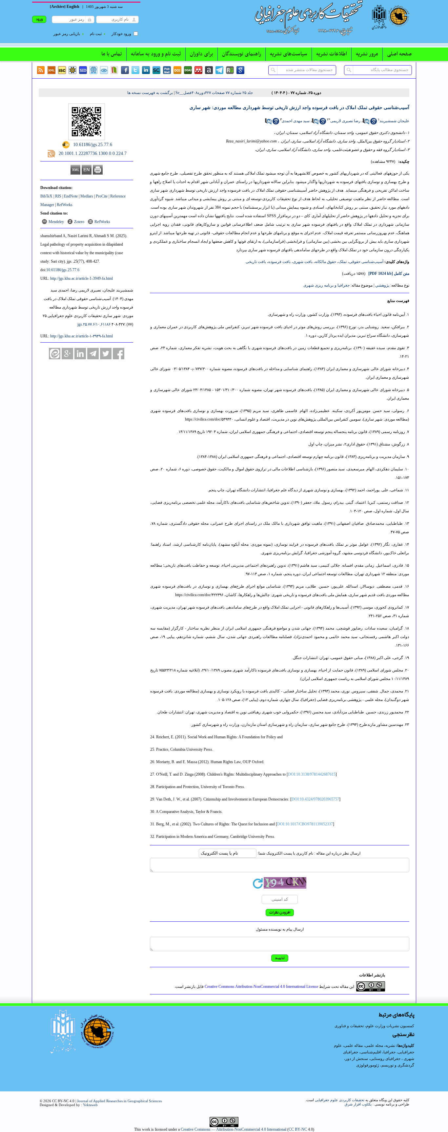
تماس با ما (111, 54)
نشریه (390, 1045)
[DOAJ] (188, 70)
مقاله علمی (353, 1045)
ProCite (102, 196)
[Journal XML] (51, 70)
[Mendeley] (198, 70)
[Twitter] (135, 70)
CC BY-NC (298, 1129)
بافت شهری (303, 261)
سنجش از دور (356, 1058)
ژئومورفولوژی (368, 1065)
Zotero (79, 221)
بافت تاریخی (256, 261)
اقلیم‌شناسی (370, 1052)
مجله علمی (374, 1045)
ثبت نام (96, 33)
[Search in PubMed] (366, 123)
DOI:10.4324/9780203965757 (315, 799)
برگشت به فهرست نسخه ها (150, 92)
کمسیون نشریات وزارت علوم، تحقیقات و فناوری (374, 1026)
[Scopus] (156, 70)
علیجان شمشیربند (394, 121)
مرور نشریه (367, 54)
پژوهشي (382, 285)
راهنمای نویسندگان (241, 54)
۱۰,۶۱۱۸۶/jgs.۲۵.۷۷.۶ (94, 324)
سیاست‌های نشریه (288, 54)
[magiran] (114, 70)
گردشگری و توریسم (397, 1065)
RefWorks (64, 204)
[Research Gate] (230, 70)
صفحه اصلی (399, 54)
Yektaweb (90, 1105)
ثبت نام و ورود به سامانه (156, 54)
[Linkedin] (146, 70)
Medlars (86, 196)
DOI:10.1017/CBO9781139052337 (305, 824)
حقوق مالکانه (325, 261)
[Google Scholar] (240, 70)
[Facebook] (125, 70)
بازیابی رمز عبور (66, 33)
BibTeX (46, 196)
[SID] (83, 70)
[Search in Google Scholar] (373, 123)
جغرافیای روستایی (385, 1058)
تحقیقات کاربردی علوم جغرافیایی (339, 1100)
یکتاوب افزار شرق (358, 1104)
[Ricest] (72, 70)
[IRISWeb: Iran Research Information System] (104, 70)
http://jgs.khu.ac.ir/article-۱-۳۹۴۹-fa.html (81, 336)
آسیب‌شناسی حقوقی (366, 261)
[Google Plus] (67, 353)
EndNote (71, 196)
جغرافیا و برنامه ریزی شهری (326, 285)
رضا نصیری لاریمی (345, 121)
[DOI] (177, 70)
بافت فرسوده (279, 261)
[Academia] (209, 70)
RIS (58, 196)
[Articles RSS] (41, 70)
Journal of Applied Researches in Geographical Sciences (119, 1101)
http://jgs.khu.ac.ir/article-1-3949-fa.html (81, 278)
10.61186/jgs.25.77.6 (62, 270)
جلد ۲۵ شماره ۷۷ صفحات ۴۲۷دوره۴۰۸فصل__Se (214, 92)
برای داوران (201, 54)
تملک (342, 261)
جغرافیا (389, 1052)
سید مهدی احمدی (296, 121)
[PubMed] (167, 70)
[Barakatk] (93, 70)
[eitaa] (54, 353)
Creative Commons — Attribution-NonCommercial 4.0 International (233, 1129)
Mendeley (56, 221)
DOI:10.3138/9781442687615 (312, 774)
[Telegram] (219, 70)
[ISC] (62, 70)
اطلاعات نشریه (331, 54)
